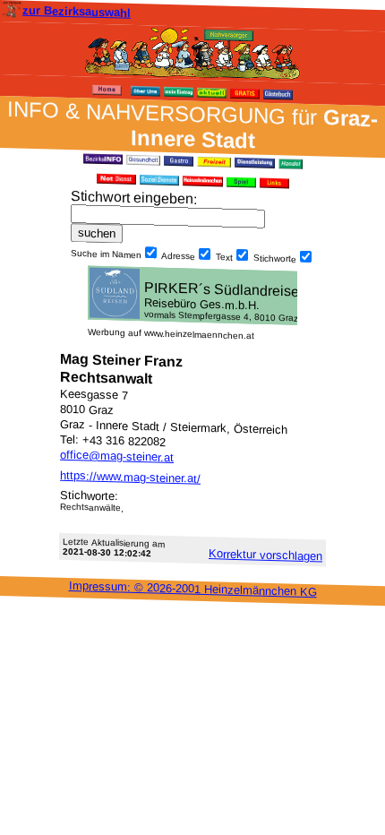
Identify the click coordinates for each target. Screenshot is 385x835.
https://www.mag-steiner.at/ (130, 477)
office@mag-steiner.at (117, 456)
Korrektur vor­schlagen (265, 555)
